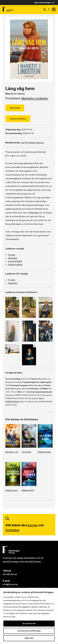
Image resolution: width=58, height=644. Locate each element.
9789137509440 (12, 401)
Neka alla (29, 638)
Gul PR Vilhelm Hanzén (32, 142)
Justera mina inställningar (29, 631)
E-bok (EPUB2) (15, 261)
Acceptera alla (29, 623)
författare (12, 530)
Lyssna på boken (18, 118)
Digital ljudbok (15, 264)
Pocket (11, 254)
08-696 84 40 (10, 574)
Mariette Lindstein (34, 98)
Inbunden (12, 258)
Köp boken (15, 107)
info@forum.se (10, 584)
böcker (33, 525)
